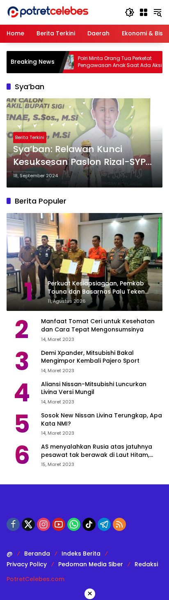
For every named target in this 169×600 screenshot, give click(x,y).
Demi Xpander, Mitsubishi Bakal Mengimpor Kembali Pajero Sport (90, 357)
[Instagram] (43, 524)
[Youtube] (58, 524)
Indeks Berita (81, 553)
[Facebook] (13, 524)
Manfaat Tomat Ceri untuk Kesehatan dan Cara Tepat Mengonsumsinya (98, 325)
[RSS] (119, 524)
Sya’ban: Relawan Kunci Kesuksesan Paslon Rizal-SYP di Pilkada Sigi (79, 156)
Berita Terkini (29, 137)
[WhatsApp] (73, 524)
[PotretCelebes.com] (48, 12)
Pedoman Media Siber (90, 564)
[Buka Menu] (143, 12)
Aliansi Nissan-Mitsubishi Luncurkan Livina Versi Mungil (93, 388)
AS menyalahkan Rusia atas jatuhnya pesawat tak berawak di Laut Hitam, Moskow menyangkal (96, 451)
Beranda (37, 553)
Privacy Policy (27, 564)
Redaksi (146, 564)
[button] (130, 12)
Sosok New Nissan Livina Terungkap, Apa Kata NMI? (101, 420)
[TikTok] (89, 524)
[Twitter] (28, 524)
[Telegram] (104, 524)
